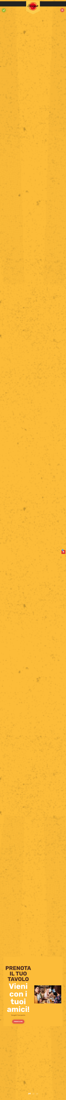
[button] (29, 1094)
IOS (18, 1078)
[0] (63, 552)
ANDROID (18, 1085)
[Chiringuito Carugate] (33, 6)
